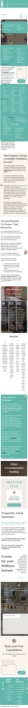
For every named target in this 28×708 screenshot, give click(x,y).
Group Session (7, 281)
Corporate (10, 117)
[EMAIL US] (19, 585)
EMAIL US (18, 588)
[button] (13, 522)
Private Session (8, 171)
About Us (4, 14)
